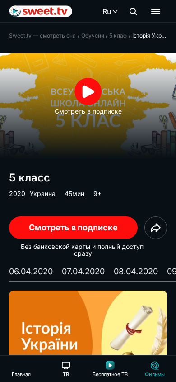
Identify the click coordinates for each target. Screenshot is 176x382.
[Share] (155, 227)
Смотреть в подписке (73, 227)
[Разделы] (155, 11)
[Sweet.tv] (40, 11)
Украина (43, 193)
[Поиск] (133, 11)
